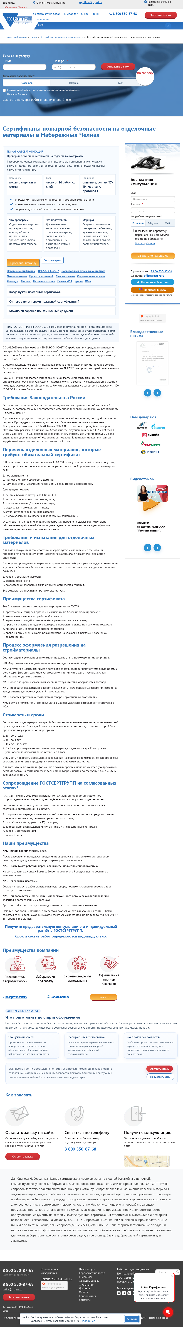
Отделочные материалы (91, 276)
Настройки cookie (158, 1317)
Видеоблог (71, 14)
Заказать (103, 997)
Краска (79, 281)
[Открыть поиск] (168, 26)
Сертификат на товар (46, 14)
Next (157, 392)
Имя (8, 61)
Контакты (43, 19)
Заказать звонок (160, 15)
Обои (88, 281)
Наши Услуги (87, 1269)
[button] (39, 26)
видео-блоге (62, 100)
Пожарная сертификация (21, 271)
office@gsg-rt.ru (92, 2)
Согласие (22, 94)
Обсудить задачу (159, 1068)
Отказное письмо (17, 276)
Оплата (83, 1292)
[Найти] (177, 1271)
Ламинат (26, 281)
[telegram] (124, 1293)
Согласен (132, 1318)
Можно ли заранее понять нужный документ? (42, 311)
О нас (84, 14)
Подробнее (88, 1321)
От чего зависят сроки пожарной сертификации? (44, 301)
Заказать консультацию (153, 255)
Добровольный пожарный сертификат (83, 271)
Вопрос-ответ (87, 1296)
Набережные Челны (14, 7)
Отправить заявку (118, 66)
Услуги (41, 25)
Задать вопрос (60, 997)
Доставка (84, 1288)
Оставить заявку (22, 1156)
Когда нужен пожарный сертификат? (35, 292)
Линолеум (12, 281)
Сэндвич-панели (65, 276)
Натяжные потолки (44, 281)
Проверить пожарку (23, 263)
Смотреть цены (52, 260)
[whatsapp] (129, 1293)
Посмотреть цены (160, 1076)
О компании (86, 1284)
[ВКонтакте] (119, 1293)
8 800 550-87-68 (125, 13)
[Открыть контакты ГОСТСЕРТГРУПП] (147, 1159)
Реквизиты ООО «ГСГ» (56, 1279)
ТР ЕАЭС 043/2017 (48, 271)
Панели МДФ (64, 281)
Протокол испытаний (41, 276)
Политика (12, 94)
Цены (95, 14)
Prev (147, 392)
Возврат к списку (16, 997)
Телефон (61, 61)
